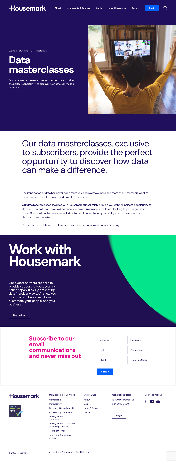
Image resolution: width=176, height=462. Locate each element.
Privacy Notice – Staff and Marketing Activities (62, 425)
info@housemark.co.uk (123, 399)
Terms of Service (57, 430)
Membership (55, 399)
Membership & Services (78, 8)
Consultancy (55, 403)
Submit (105, 371)
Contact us (19, 315)
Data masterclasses (40, 51)
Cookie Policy (82, 452)
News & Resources (117, 8)
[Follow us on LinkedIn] (152, 402)
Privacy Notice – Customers (57, 418)
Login (152, 8)
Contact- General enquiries (62, 408)
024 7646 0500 (120, 403)
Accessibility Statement (61, 412)
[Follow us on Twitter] (146, 401)
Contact (135, 8)
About (58, 8)
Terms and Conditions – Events (61, 436)
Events (99, 8)
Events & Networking (18, 51)
